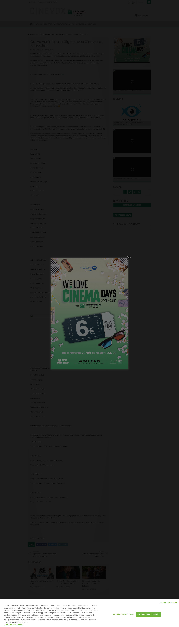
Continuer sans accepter (168, 602)
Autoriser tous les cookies (148, 614)
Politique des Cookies (14, 624)
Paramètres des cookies (123, 614)
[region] (89, 613)
